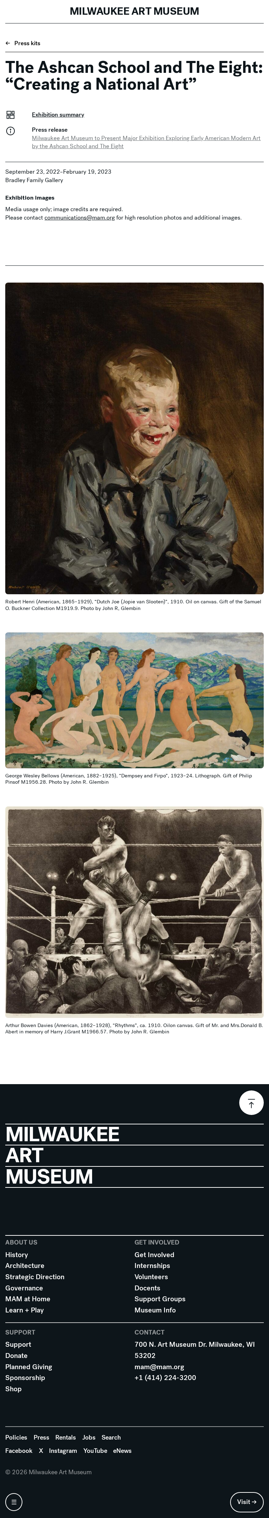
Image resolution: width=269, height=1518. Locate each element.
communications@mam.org (79, 218)
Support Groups (160, 1299)
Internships (152, 1265)
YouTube (95, 1451)
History (16, 1255)
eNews (122, 1451)
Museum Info (155, 1310)
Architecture (24, 1265)
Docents (147, 1288)
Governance (24, 1288)
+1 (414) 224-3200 (165, 1377)
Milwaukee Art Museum (134, 11)
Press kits (27, 43)
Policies (16, 1437)
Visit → (247, 1502)
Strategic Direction (34, 1277)
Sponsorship (25, 1377)
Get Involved (154, 1255)
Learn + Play (24, 1310)
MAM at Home (27, 1299)
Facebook (19, 1451)
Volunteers (151, 1277)
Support (18, 1344)
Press (41, 1437)
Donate (16, 1355)
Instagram (63, 1451)
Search (111, 1437)
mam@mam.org (159, 1367)
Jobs (89, 1437)
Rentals (65, 1437)
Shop (13, 1389)
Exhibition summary (58, 115)
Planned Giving (28, 1367)
